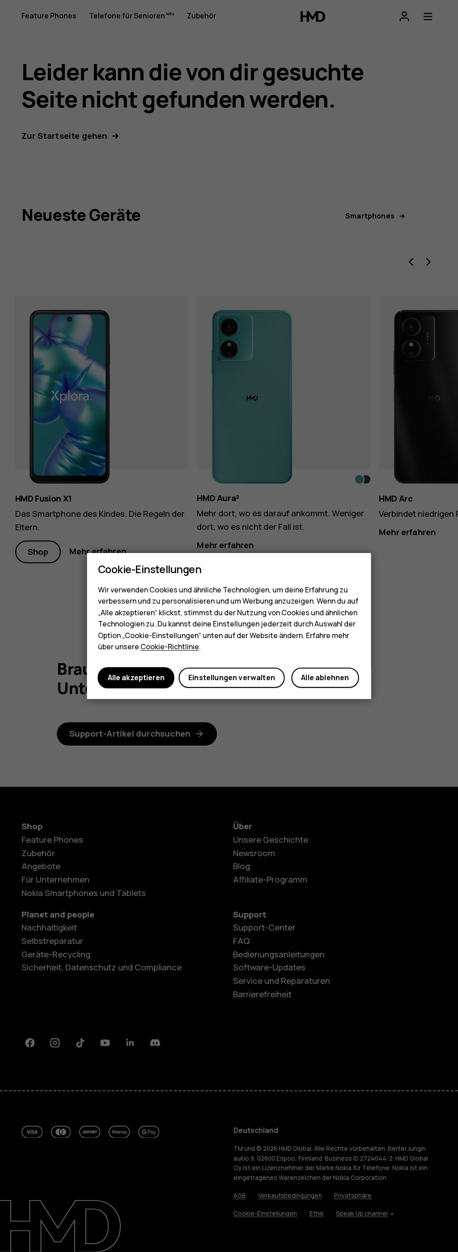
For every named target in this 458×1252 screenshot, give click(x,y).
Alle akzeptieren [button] (136, 678)
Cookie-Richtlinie (169, 647)
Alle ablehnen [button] (325, 678)
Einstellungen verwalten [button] (231, 678)
